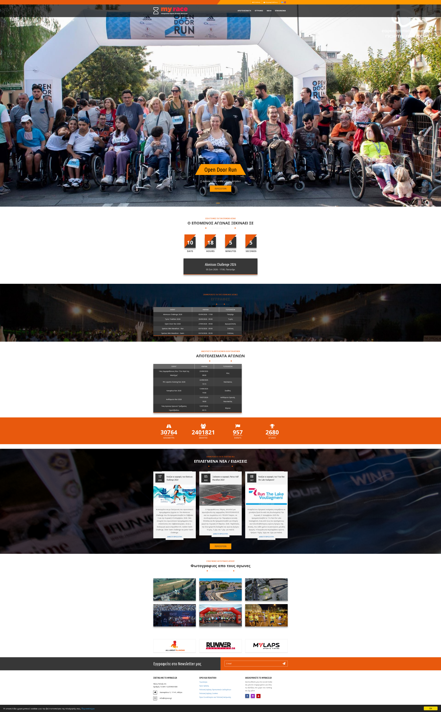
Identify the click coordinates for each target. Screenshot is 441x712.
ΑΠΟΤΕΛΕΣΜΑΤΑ (244, 11)
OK (430, 708)
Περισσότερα (88, 708)
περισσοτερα (220, 188)
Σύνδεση (257, 2)
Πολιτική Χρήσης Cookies (208, 693)
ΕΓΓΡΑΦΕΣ (259, 11)
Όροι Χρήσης (204, 686)
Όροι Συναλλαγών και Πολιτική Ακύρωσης (215, 697)
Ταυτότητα (203, 682)
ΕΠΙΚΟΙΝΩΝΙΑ (280, 11)
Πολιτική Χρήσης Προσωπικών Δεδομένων (215, 689)
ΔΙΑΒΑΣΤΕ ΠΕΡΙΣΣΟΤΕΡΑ (174, 537)
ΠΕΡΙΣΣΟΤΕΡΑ (220, 546)
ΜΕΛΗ (269, 11)
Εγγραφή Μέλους (272, 2)
